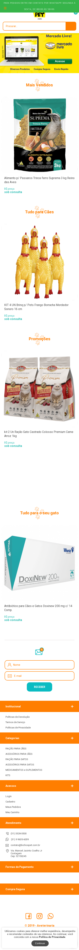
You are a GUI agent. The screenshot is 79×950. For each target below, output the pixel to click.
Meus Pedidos (13, 807)
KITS (8, 775)
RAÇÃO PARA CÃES (16, 748)
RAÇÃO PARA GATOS (17, 759)
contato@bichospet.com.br (25, 845)
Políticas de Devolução (18, 717)
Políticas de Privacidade (18, 727)
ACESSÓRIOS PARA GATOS (20, 764)
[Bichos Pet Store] (39, 14)
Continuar (40, 943)
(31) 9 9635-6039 (20, 839)
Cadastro (10, 801)
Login (9, 796)
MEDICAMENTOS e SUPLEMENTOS (24, 770)
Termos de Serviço (15, 722)
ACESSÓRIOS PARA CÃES (19, 754)
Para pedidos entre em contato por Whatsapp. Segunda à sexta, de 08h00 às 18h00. (40, 6)
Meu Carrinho (12, 812)
